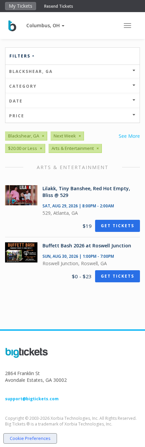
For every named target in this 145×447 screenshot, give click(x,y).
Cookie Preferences (30, 438)
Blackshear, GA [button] (31, 71)
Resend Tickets (58, 6)
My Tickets (20, 6)
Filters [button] (20, 56)
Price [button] (16, 116)
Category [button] (23, 86)
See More (129, 136)
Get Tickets (117, 226)
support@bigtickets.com (32, 399)
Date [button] (16, 101)
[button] (45, 25)
